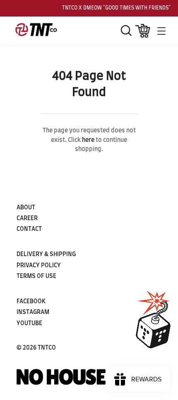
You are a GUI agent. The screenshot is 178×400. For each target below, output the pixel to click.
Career (27, 218)
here (88, 140)
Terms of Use (36, 276)
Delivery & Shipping (46, 254)
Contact (29, 229)
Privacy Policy (39, 265)
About (26, 208)
